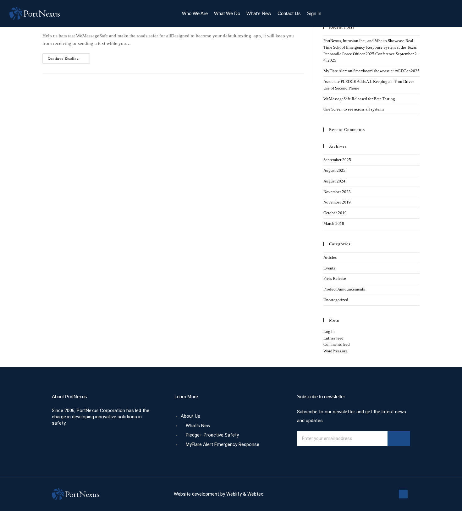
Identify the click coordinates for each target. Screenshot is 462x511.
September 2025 (337, 159)
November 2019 (337, 202)
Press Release (334, 278)
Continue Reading (69, 56)
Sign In (314, 13)
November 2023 (337, 191)
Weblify (234, 494)
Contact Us (289, 13)
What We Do (227, 13)
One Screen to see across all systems (353, 109)
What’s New (258, 13)
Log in (329, 331)
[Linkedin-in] (403, 494)
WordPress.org (335, 351)
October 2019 (335, 212)
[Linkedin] (444, 13)
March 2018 (333, 223)
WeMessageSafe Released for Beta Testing (359, 98)
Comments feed (336, 344)
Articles (330, 257)
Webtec (255, 494)
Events (329, 268)
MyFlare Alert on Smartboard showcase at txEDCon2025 (371, 70)
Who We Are (195, 13)
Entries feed (333, 338)
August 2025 (334, 170)
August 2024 (334, 181)
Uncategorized (335, 299)
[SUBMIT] (399, 438)
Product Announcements (344, 289)
